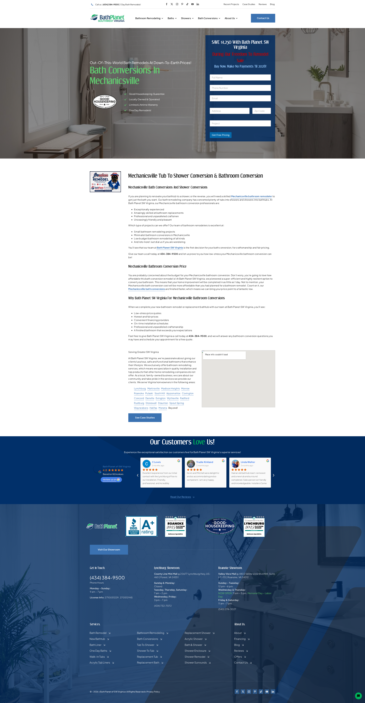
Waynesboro (141, 407)
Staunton (163, 402)
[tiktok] (187, 4)
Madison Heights (170, 388)
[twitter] (172, 4)
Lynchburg (140, 388)
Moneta (163, 407)
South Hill (160, 393)
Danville (149, 398)
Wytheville (173, 398)
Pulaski (149, 393)
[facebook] (167, 4)
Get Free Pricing (220, 135)
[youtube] (192, 4)
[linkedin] (198, 4)
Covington (188, 393)
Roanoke (139, 393)
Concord (139, 398)
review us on (109, 479)
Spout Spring (176, 402)
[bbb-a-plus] (141, 517)
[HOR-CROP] (107, 15)
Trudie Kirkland (160, 461)
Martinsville (153, 388)
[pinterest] (182, 4)
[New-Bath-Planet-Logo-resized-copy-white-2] (102, 524)
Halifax (153, 407)
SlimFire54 (247, 461)
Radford (184, 398)
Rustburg (139, 402)
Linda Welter (203, 461)
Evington (161, 398)
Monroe (185, 388)
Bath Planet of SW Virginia (117, 466)
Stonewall (151, 402)
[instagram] (177, 4)
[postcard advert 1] (105, 172)
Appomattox (173, 393)
